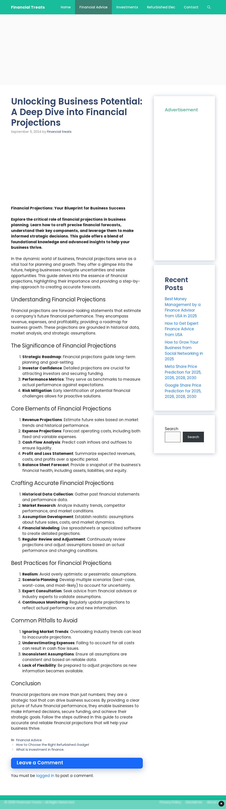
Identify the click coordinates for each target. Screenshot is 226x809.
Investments (127, 7)
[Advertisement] (113, 50)
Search (171, 428)
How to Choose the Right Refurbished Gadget (52, 745)
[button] (209, 7)
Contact (191, 7)
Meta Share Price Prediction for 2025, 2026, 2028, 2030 (183, 372)
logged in (45, 775)
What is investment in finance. (40, 749)
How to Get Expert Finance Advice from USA (181, 329)
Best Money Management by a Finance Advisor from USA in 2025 (183, 307)
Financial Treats (28, 7)
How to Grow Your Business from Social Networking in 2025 (184, 351)
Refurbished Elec (161, 7)
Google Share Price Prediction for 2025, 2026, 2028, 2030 (183, 391)
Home (66, 7)
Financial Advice (93, 7)
